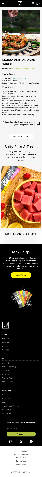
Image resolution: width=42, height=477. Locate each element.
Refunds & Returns (21, 454)
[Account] (33, 3)
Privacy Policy (21, 458)
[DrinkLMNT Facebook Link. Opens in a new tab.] (31, 441)
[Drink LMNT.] (20, 3)
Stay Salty (21, 434)
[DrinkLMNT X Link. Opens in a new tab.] (21, 441)
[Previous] (4, 196)
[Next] (38, 196)
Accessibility (21, 464)
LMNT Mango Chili (19, 78)
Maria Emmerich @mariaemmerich (24, 68)
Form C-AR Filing (21, 451)
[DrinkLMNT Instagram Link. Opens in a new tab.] (10, 441)
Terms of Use (21, 461)
